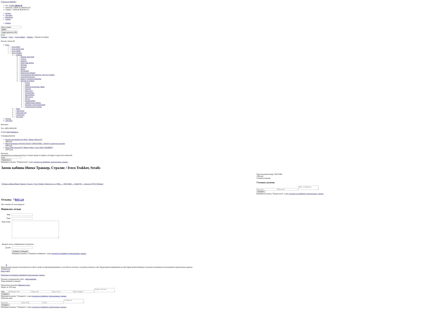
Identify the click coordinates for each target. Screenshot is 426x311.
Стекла (23, 59)
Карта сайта (5, 271)
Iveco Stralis (16, 51)
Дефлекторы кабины (33, 103)
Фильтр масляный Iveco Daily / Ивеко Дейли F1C (23, 140)
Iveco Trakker (17, 53)
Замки (27, 85)
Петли (27, 99)
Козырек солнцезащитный (35, 105)
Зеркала (24, 61)
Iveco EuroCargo (18, 49)
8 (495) (15, 6)
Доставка (8, 15)
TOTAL (8, 119)
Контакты (9, 17)
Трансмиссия (21, 113)
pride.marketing (30, 279)
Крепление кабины (28, 73)
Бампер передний (27, 57)
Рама (18, 109)
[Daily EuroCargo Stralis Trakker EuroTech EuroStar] (6, 291)
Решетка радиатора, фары (34, 87)
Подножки (25, 71)
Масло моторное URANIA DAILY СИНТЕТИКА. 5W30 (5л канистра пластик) (35, 144)
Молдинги (29, 97)
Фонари (24, 65)
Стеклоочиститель (28, 77)
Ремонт (8, 23)
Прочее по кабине (27, 81)
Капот (23, 69)
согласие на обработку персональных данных (50, 162)
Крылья (24, 67)
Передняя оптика (27, 63)
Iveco (7, 45)
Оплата (8, 13)
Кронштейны (30, 101)
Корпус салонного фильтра (31, 79)
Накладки (29, 91)
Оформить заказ (24, 285)
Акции (8, 19)
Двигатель (20, 111)
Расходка (19, 117)
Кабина (19, 55)
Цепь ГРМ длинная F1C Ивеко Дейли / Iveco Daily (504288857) (29, 148)
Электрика (20, 115)
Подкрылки (29, 93)
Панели (28, 89)
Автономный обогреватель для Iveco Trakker (37, 75)
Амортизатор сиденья (33, 107)
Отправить (260, 191)
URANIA (8, 121)
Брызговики (29, 95)
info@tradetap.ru (12, 132)
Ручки (27, 83)
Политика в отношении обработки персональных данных (23, 275)
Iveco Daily (16, 47)
